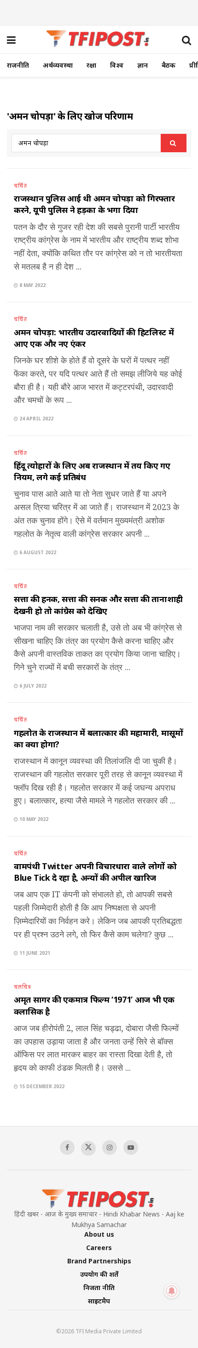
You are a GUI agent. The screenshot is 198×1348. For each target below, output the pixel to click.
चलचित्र (22, 987)
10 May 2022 (33, 819)
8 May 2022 (32, 285)
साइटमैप (99, 1300)
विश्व (116, 65)
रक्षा (91, 65)
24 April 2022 (35, 418)
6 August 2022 (37, 552)
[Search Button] (173, 143)
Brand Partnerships (99, 1260)
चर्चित (20, 186)
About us (99, 1234)
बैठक (168, 65)
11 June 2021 (34, 953)
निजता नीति (99, 1287)
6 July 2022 (32, 686)
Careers (99, 1247)
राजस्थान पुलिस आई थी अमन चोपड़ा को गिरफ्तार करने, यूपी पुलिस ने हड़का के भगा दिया (94, 204)
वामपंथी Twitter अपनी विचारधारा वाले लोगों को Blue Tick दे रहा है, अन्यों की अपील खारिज (95, 871)
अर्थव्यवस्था (58, 65)
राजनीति (18, 65)
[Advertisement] (99, 11)
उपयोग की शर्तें (99, 1274)
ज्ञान (142, 65)
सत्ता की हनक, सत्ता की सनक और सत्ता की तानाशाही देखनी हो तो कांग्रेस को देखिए (98, 604)
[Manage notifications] (171, 1291)
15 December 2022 (41, 1086)
